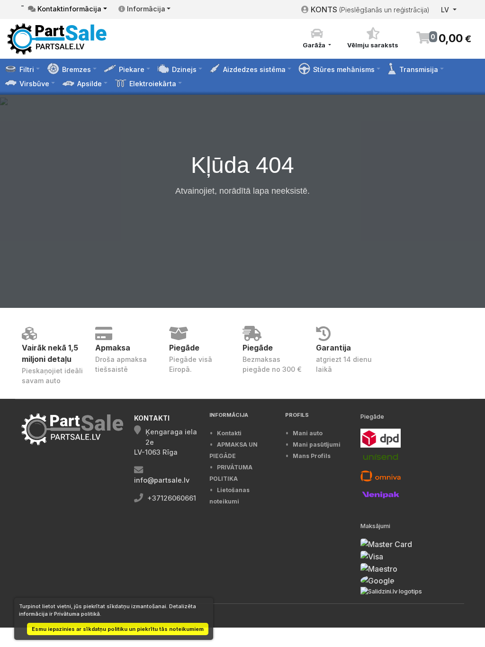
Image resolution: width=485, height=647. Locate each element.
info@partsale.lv (161, 480)
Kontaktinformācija (68, 9)
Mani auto (308, 433)
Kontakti (229, 433)
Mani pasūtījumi (317, 444)
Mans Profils (312, 455)
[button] (316, 38)
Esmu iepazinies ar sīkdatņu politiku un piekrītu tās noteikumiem (118, 629)
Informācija (145, 9)
